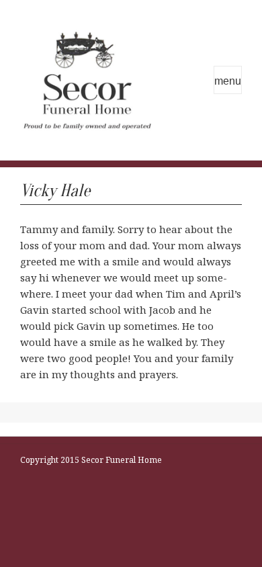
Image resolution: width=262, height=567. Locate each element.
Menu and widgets (228, 80)
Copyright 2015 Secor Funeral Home (91, 460)
